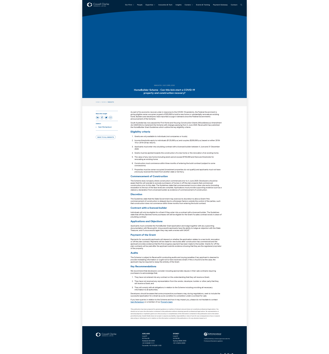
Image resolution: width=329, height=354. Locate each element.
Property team (167, 302)
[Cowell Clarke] (106, 334)
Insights (111, 102)
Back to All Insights (106, 137)
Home (98, 102)
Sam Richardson (105, 127)
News (104, 102)
